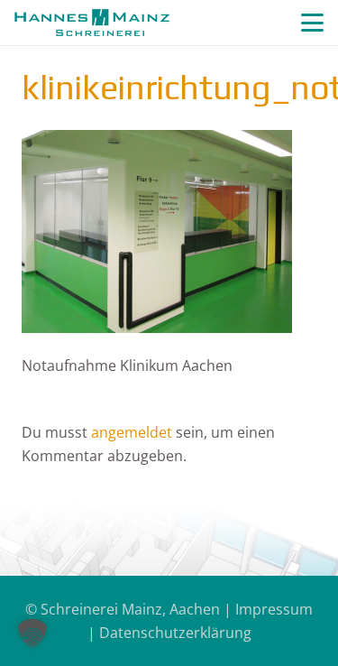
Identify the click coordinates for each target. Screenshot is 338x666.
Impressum (274, 609)
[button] (312, 23)
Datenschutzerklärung (175, 633)
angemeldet (131, 432)
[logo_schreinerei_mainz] (91, 22)
